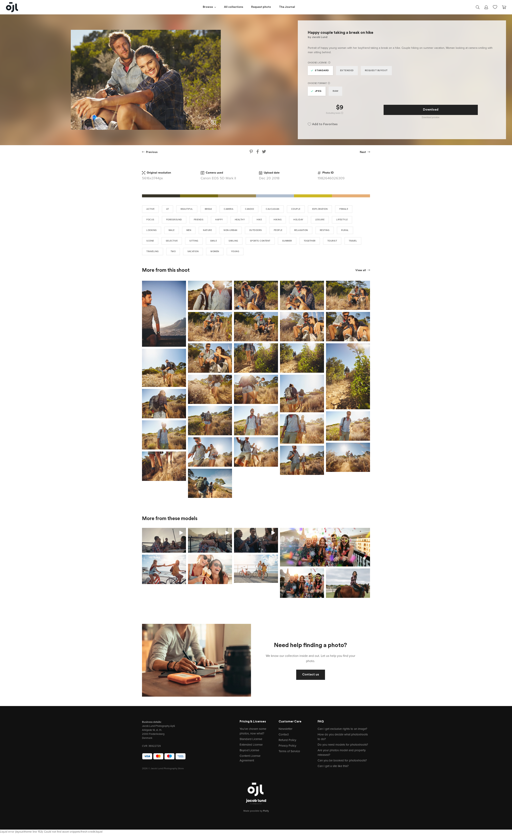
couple (295, 209)
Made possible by (256, 810)
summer (287, 241)
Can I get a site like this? (333, 766)
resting (325, 230)
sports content (260, 241)
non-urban (230, 230)
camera (228, 209)
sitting (193, 241)
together (310, 241)
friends (199, 219)
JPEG (318, 91)
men (188, 230)
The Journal (287, 7)
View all (361, 270)
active (150, 209)
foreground (174, 219)
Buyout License (249, 750)
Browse (208, 7)
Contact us (310, 674)
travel (353, 241)
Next (363, 152)
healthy (240, 219)
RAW (335, 91)
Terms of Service (289, 751)
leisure (320, 219)
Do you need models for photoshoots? (343, 744)
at (167, 209)
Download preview (430, 117)
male (172, 230)
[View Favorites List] (495, 7)
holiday (298, 219)
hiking (278, 219)
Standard (322, 70)
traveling (152, 251)
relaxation (301, 230)
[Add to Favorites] (183, 283)
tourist (332, 241)
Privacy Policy (287, 745)
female (343, 209)
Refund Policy (287, 740)
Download (430, 109)
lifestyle (342, 219)
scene (150, 241)
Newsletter (285, 729)
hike (259, 219)
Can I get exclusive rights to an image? (342, 729)
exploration (320, 209)
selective (172, 241)
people (278, 230)
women (214, 251)
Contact (284, 734)
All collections (233, 7)
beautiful (187, 209)
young (235, 251)
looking (151, 230)
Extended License (251, 744)
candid (249, 209)
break (208, 209)
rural (345, 230)
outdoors (255, 230)
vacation (193, 251)
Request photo (261, 7)
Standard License (251, 739)
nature (207, 230)
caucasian (272, 209)
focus (150, 219)
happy (219, 219)
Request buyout (376, 70)
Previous (151, 152)
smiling (233, 241)
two (173, 251)
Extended (347, 70)
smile (213, 241)
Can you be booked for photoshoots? (342, 760)
